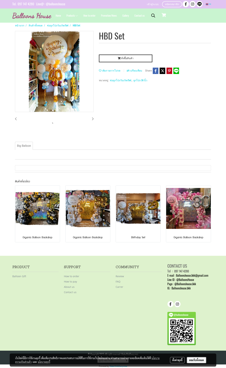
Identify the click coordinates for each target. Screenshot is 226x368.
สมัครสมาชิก (172, 4)
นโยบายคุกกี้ (44, 361)
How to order (89, 15)
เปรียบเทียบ (135, 70)
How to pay (70, 281)
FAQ (118, 281)
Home (58, 15)
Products (71, 15)
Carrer (119, 287)
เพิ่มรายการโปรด (110, 70)
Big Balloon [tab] (24, 145)
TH (209, 4)
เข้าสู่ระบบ (153, 4)
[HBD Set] (54, 71)
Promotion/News (109, 15)
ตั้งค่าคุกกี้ (177, 360)
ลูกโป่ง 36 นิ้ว (140, 80)
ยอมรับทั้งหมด (196, 360)
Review (120, 276)
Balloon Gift (19, 276)
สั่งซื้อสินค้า (127, 58)
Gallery (125, 15)
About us (69, 287)
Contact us (139, 15)
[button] (153, 15)
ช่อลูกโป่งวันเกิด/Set (121, 80)
